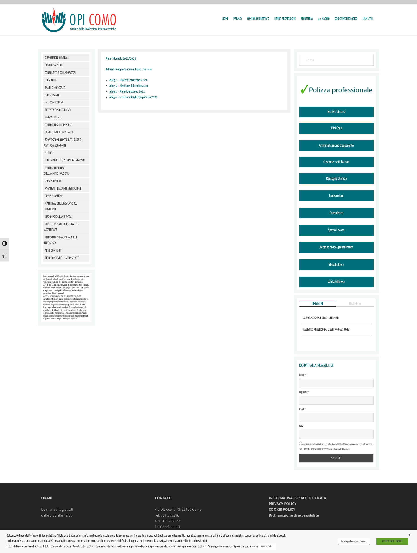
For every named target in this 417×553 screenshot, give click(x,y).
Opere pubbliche (54, 196)
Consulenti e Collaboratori (60, 72)
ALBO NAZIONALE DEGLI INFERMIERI (321, 318)
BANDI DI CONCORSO (55, 87)
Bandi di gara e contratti (59, 132)
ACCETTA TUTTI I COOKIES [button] (392, 541)
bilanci (49, 153)
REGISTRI (317, 304)
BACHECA (355, 304)
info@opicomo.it (167, 526)
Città (301, 426)
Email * (302, 409)
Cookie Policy (267, 546)
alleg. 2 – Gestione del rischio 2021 (128, 85)
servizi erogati (53, 181)
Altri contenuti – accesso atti (62, 258)
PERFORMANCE (52, 95)
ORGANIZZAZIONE (54, 65)
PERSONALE (50, 80)
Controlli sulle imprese (58, 125)
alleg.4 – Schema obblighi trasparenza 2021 (133, 97)
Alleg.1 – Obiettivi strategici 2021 (128, 80)
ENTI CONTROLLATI (54, 102)
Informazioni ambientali (59, 216)
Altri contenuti (54, 250)
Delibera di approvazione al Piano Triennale (129, 69)
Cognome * (304, 392)
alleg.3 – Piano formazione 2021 (127, 91)
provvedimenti (53, 117)
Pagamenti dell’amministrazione (63, 188)
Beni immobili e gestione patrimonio (65, 160)
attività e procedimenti (58, 110)
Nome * (302, 375)
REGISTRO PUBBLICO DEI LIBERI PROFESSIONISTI (327, 329)
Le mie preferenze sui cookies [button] (353, 541)
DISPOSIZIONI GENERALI (57, 57)
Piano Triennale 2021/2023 (121, 58)
